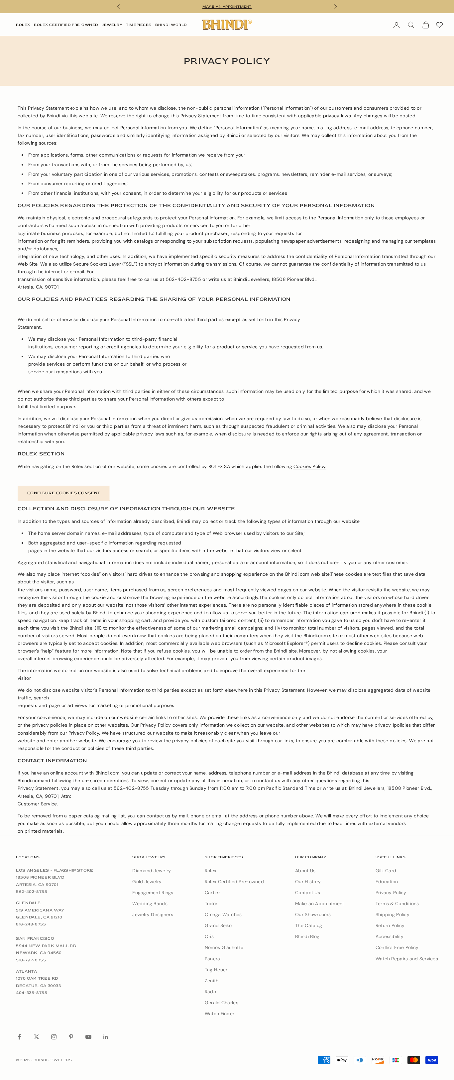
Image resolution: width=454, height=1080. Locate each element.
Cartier (212, 893)
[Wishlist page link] (439, 25)
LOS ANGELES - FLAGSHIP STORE (54, 870)
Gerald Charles (221, 1003)
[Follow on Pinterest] (71, 1036)
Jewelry (112, 25)
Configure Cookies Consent (63, 493)
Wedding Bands (150, 903)
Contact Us (307, 893)
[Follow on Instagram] (54, 1036)
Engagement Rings (152, 893)
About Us (305, 871)
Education (387, 882)
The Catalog (308, 925)
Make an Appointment (319, 903)
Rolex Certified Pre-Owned (66, 25)
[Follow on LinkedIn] (105, 1036)
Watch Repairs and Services (407, 959)
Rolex (23, 25)
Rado (210, 992)
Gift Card (386, 871)
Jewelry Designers (152, 914)
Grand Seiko (218, 925)
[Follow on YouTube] (88, 1036)
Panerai (213, 959)
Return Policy (390, 925)
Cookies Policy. (309, 466)
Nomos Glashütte (224, 947)
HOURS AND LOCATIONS (227, 6)
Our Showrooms (313, 914)
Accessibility (390, 936)
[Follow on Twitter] (36, 1036)
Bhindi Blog (307, 936)
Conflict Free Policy (397, 947)
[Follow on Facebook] (19, 1036)
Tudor (211, 903)
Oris (209, 936)
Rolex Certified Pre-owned (234, 882)
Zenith (212, 981)
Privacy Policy (391, 893)
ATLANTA (26, 971)
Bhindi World (171, 25)
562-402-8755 (32, 891)
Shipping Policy (392, 914)
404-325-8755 (32, 992)
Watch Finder (219, 1014)
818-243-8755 (31, 924)
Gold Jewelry (147, 882)
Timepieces (139, 25)
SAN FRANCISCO (35, 938)
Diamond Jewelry (151, 871)
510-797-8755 (31, 960)
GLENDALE (28, 902)
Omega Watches (223, 914)
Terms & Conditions (397, 903)
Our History (308, 882)
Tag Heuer (216, 970)
